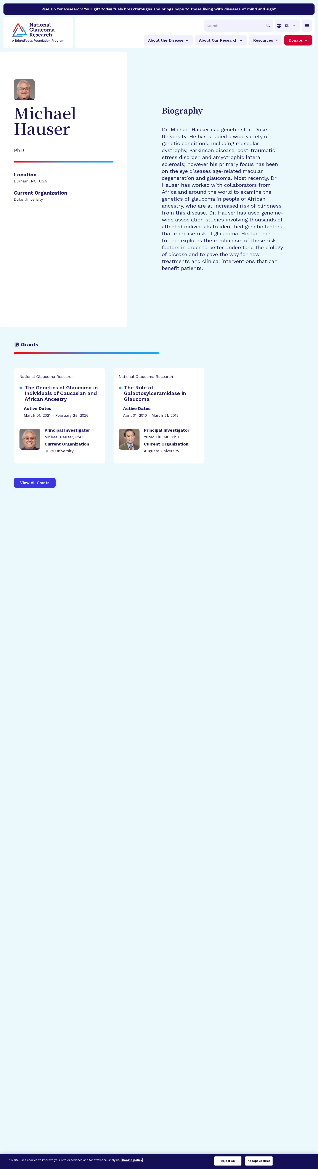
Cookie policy (132, 1160)
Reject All (228, 1160)
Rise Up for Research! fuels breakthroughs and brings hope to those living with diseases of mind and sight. (159, 9)
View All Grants (34, 482)
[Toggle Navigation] (307, 26)
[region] (159, 1161)
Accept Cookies (259, 1160)
